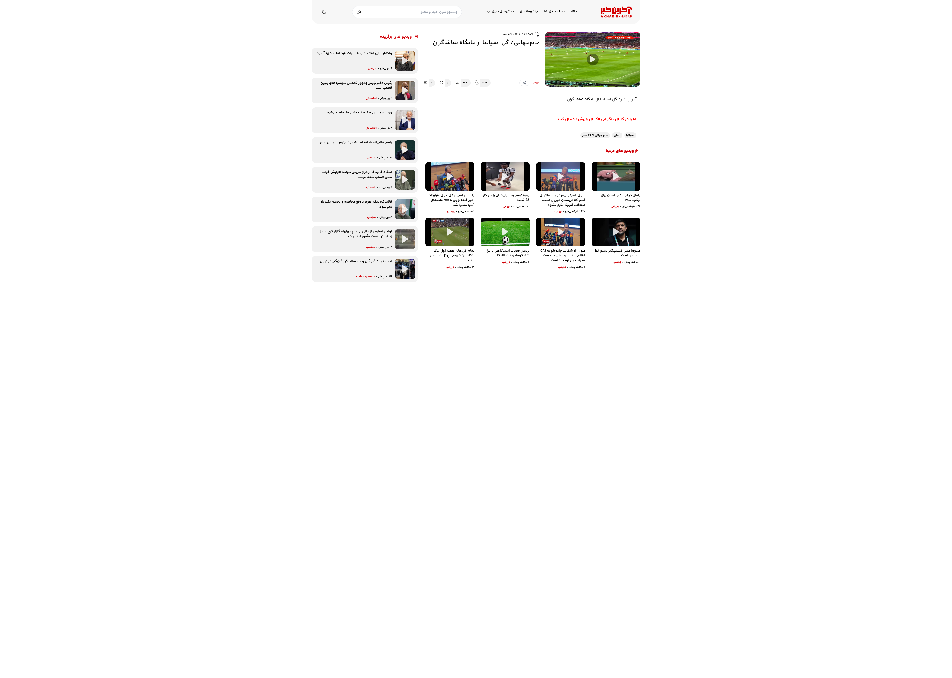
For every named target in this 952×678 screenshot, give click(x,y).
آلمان (617, 135)
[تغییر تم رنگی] (324, 11)
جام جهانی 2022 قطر (595, 135)
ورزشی (535, 83)
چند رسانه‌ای (529, 11)
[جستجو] (359, 12)
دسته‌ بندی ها (554, 11)
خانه (574, 11)
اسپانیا (630, 135)
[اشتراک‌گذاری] (524, 83)
